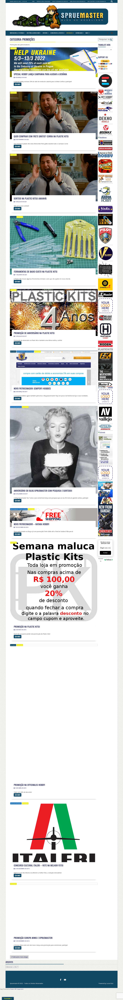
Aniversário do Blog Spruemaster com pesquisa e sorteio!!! (43, 490)
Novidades (69, 33)
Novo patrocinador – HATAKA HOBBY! (31, 524)
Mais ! (87, 33)
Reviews (45, 33)
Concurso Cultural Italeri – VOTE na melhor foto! (38, 865)
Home (33, 1)
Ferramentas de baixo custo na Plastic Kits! (35, 271)
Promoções (13, 48)
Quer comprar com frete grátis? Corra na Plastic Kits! (41, 136)
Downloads (79, 33)
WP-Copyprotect (19, 989)
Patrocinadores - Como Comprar (25, 351)
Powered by (100, 560)
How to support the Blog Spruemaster (97, 1)
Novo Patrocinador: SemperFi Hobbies (32, 388)
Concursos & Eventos (57, 33)
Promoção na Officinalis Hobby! (29, 785)
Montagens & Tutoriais (17, 33)
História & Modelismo (33, 33)
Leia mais (17, 84)
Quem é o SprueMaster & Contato (60, 1)
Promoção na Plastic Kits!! (27, 626)
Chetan (12, 989)
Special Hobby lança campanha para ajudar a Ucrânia (40, 74)
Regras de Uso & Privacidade (43, 1)
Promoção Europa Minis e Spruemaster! (33, 937)
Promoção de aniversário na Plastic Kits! (34, 333)
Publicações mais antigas (20, 957)
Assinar (105, 552)
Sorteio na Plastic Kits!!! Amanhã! (30, 198)
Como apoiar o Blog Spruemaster (77, 1)
